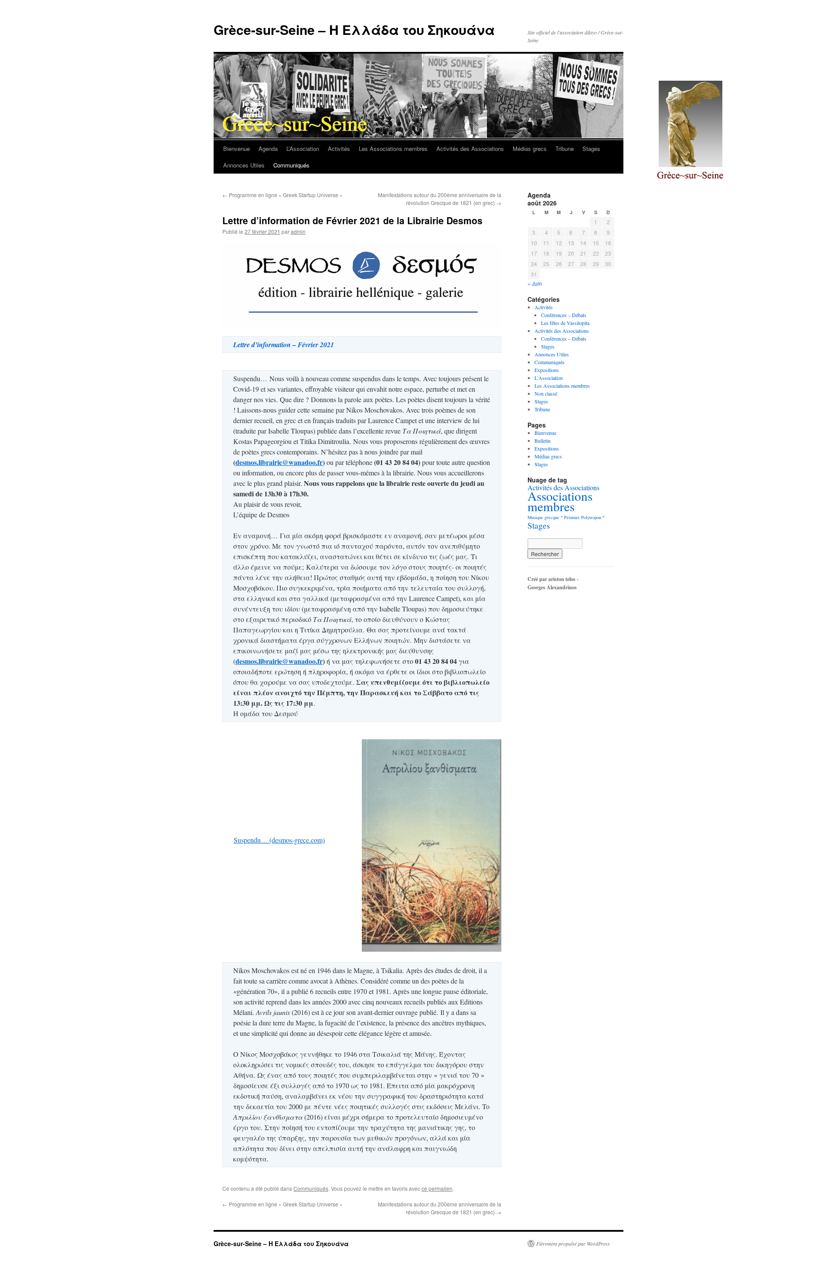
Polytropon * (593, 517)
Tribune (564, 148)
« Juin (534, 283)
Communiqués (291, 165)
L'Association (548, 377)
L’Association (302, 148)
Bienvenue (236, 148)
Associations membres (559, 501)
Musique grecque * (545, 517)
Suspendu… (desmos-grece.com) (279, 839)
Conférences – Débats (563, 314)
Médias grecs (530, 148)
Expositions (546, 369)
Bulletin (542, 440)
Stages (591, 148)
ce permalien (437, 1188)
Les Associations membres (393, 148)
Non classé (545, 393)
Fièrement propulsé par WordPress (573, 1243)
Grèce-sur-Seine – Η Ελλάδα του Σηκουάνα (354, 29)
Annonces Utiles (244, 165)
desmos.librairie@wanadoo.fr (279, 462)
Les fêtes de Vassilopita (565, 322)
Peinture (572, 517)
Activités (339, 148)
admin (298, 231)
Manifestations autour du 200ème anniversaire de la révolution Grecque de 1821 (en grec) (439, 198)
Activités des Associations (470, 148)
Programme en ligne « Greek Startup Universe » (282, 194)
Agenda (268, 148)
